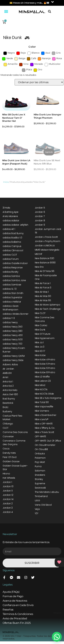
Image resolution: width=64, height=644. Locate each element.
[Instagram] (25, 577)
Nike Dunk (12, 37)
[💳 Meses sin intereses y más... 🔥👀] (52, 2)
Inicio (6, 182)
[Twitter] (32, 577)
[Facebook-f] (4, 577)
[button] (6, 11)
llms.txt (57, 613)
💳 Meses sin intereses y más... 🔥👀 (29, 2)
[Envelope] (18, 577)
